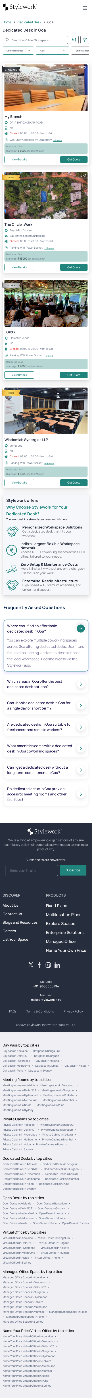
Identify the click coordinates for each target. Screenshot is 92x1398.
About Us (10, 905)
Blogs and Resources (20, 922)
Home (7, 22)
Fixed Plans (56, 905)
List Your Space (15, 939)
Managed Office (61, 941)
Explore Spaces (60, 923)
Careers (9, 930)
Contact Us (12, 913)
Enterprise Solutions (65, 932)
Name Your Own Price (66, 950)
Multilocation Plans (64, 914)
